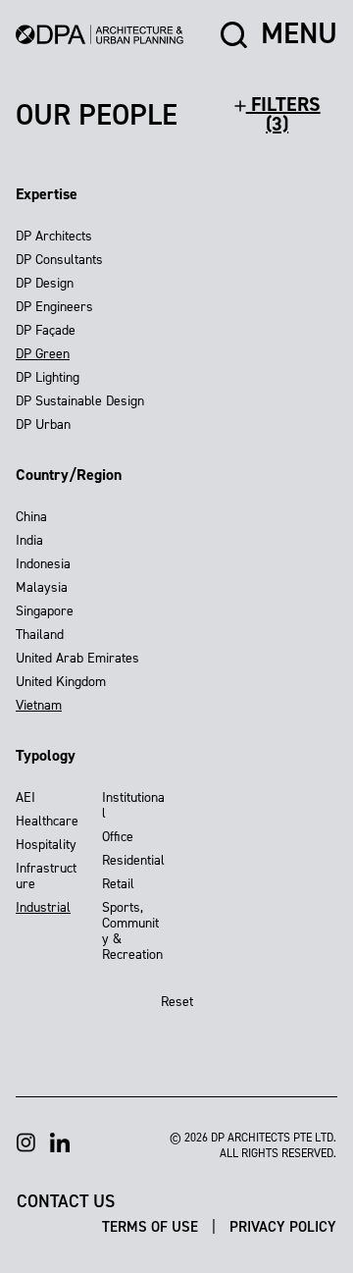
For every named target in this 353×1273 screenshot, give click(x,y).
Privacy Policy (282, 1226)
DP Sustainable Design (80, 401)
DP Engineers (54, 306)
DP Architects (54, 236)
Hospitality (46, 844)
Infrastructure (46, 876)
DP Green (43, 354)
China (31, 516)
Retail (118, 884)
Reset (177, 1001)
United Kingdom (61, 681)
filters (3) (283, 113)
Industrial (43, 907)
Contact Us (66, 1200)
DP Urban (43, 424)
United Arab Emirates (77, 658)
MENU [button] (299, 34)
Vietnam (39, 705)
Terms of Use (152, 1226)
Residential (133, 860)
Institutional (133, 805)
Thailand (40, 634)
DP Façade (46, 330)
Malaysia (42, 587)
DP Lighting (47, 377)
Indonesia (43, 564)
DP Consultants (59, 259)
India (29, 540)
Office (117, 836)
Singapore (45, 611)
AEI (25, 797)
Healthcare (47, 821)
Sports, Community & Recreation (132, 931)
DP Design (45, 283)
